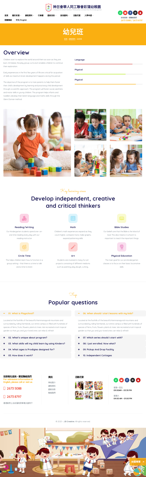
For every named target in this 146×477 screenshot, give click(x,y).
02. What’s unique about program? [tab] (27, 337)
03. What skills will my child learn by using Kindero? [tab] (36, 343)
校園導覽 (136, 461)
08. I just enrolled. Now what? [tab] (99, 343)
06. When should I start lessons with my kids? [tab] (108, 313)
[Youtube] (140, 13)
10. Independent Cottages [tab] (97, 355)
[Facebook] (130, 13)
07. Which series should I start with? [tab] (103, 337)
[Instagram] (135, 13)
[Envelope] (125, 13)
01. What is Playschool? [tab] (21, 313)
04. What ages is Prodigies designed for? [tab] (31, 349)
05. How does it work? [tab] (20, 355)
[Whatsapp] (120, 13)
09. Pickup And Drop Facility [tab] (98, 349)
